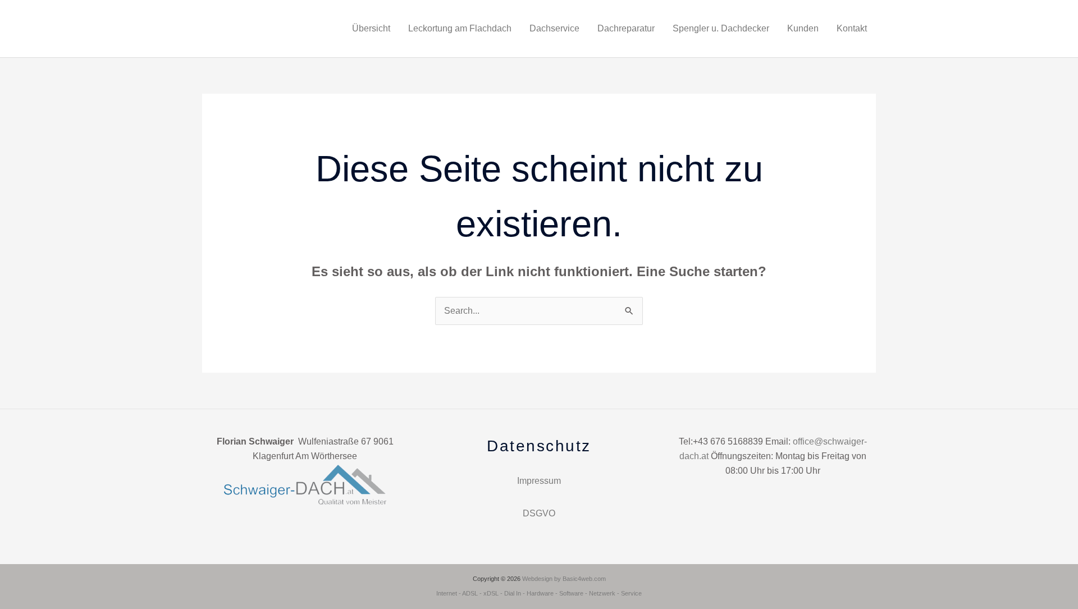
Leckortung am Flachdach (459, 28)
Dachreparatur (626, 28)
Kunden (803, 28)
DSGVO (539, 513)
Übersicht (371, 28)
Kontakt (852, 28)
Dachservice (554, 28)
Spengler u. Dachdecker (721, 28)
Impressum (539, 481)
